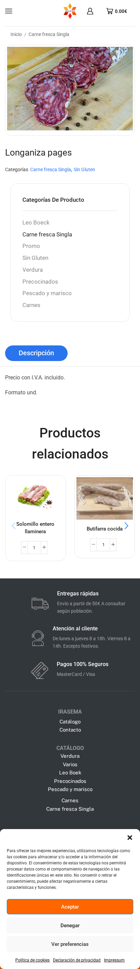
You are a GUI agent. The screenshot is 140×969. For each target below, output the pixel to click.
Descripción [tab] (36, 353)
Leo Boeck (36, 222)
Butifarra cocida (105, 529)
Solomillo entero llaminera (35, 528)
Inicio (16, 34)
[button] (129, 837)
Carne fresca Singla (49, 34)
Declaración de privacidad (77, 960)
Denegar (70, 925)
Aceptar (70, 907)
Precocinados (40, 282)
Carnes (31, 305)
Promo (31, 246)
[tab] (36, 353)
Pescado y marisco (47, 293)
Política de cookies (32, 960)
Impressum (114, 960)
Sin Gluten (84, 170)
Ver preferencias (70, 944)
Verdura (32, 270)
